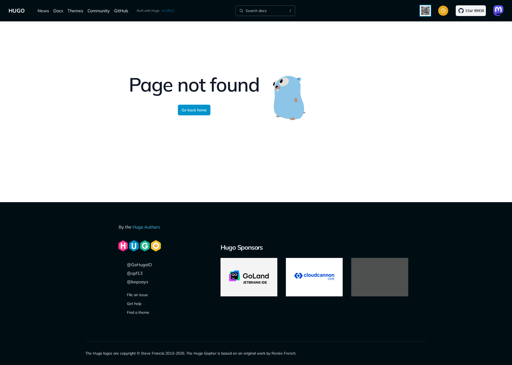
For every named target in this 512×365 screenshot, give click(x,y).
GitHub (121, 10)
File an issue (137, 294)
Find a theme (138, 312)
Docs (58, 10)
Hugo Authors (146, 227)
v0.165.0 (167, 11)
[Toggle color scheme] (443, 11)
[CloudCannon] (314, 277)
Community (98, 10)
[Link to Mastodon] (498, 10)
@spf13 (135, 273)
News (43, 10)
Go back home (194, 110)
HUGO (17, 10)
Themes (75, 10)
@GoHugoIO (139, 264)
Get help (134, 303)
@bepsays (137, 281)
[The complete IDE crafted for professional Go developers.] (249, 277)
